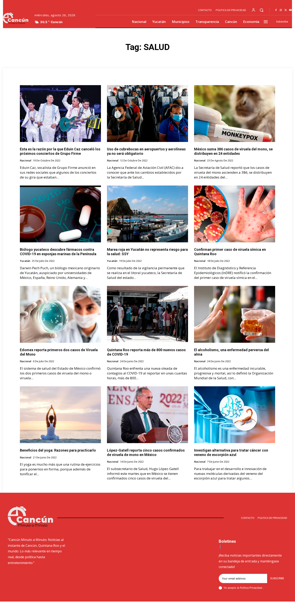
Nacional (25, 160)
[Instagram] (280, 10)
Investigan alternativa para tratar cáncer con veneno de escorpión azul (231, 452)
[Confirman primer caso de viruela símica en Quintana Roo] (234, 214)
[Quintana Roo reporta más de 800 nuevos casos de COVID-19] (147, 314)
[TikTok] (257, 609)
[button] (261, 10)
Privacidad (256, 587)
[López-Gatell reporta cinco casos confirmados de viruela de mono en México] (147, 414)
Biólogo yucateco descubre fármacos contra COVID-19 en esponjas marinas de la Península (58, 251)
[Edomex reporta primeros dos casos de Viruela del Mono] (60, 314)
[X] (285, 10)
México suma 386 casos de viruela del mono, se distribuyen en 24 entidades (233, 151)
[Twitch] (266, 609)
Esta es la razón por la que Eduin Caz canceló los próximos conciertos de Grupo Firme (60, 151)
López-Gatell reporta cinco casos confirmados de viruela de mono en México (146, 452)
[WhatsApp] (285, 609)
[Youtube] (290, 10)
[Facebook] (276, 10)
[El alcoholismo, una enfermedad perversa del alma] (234, 314)
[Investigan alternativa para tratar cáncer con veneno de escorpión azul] (234, 414)
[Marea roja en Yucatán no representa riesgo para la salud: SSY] (147, 214)
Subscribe (277, 578)
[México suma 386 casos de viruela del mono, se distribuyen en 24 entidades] (234, 113)
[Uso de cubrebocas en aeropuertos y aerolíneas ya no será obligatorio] (147, 113)
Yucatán (25, 261)
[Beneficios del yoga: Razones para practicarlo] (60, 414)
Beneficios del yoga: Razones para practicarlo (58, 450)
